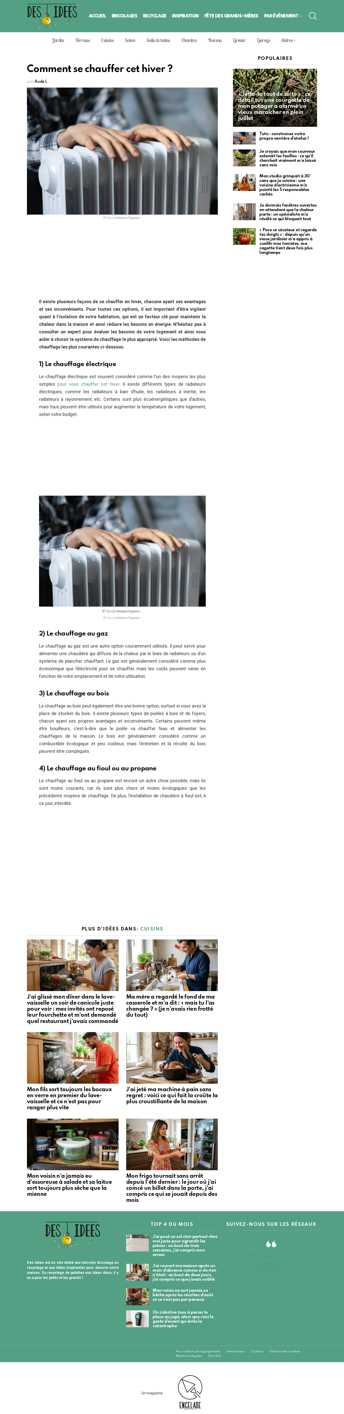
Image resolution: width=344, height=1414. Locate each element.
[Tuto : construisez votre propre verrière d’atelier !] (244, 138)
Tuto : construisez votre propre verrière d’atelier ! (284, 136)
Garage (263, 40)
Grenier (239, 40)
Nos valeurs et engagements (198, 1351)
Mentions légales (189, 1356)
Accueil (97, 16)
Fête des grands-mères (231, 16)
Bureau (214, 40)
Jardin (58, 40)
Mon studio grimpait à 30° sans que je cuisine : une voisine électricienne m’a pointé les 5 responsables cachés (285, 185)
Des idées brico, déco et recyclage (271, 1263)
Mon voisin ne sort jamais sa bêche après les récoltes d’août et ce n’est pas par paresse (183, 1295)
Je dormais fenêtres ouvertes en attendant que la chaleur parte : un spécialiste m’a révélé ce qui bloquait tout (288, 212)
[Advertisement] (122, 260)
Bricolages (124, 16)
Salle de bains (158, 40)
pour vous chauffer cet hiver (88, 384)
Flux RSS (214, 1356)
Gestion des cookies (284, 1351)
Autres (286, 40)
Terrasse (82, 40)
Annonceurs (235, 1351)
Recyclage (154, 16)
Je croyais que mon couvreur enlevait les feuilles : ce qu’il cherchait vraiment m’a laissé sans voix (287, 158)
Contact (257, 1351)
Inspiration (185, 16)
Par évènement (281, 16)
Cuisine (107, 40)
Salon (130, 40)
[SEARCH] (313, 16)
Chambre (189, 40)
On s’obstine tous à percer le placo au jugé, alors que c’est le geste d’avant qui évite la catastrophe (183, 1319)
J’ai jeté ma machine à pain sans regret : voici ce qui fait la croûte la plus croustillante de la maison (172, 1096)
